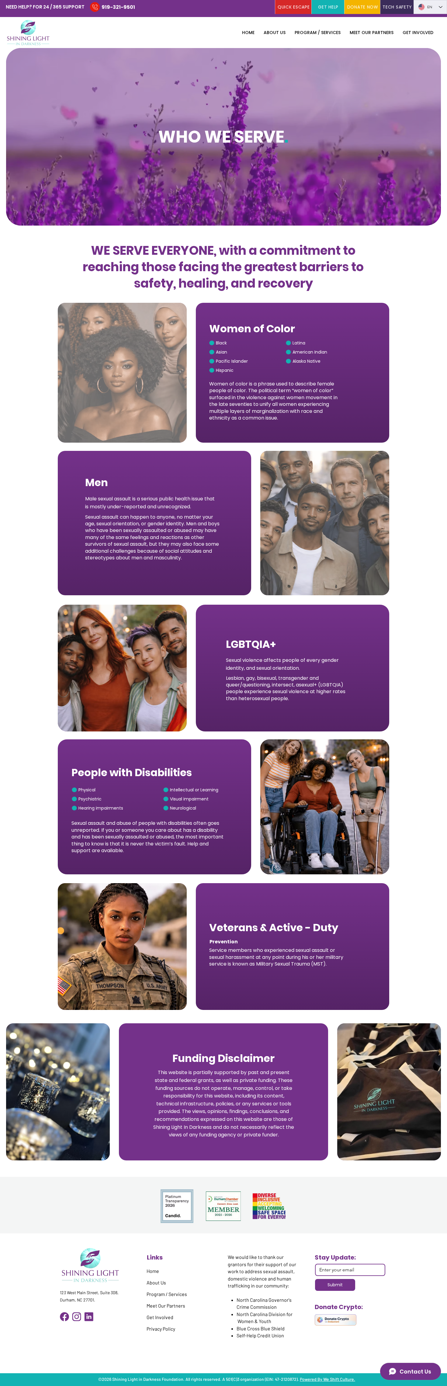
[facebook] (64, 1316)
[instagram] (76, 1316)
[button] (274, 32)
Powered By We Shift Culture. (327, 1379)
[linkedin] (88, 1316)
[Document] (95, 7)
